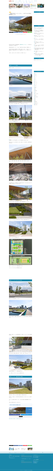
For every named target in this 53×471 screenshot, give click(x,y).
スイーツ (36, 81)
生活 (35, 98)
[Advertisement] (20, 39)
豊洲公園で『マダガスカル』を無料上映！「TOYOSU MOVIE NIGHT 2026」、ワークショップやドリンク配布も (39, 54)
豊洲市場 (36, 101)
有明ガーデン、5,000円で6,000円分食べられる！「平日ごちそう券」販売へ (39, 28)
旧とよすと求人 (36, 93)
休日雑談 (36, 90)
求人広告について (36, 462)
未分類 (35, 95)
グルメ (35, 79)
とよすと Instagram (36, 457)
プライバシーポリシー (36, 461)
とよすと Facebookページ (37, 456)
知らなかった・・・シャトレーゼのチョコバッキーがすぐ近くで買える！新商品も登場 (39, 40)
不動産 (35, 87)
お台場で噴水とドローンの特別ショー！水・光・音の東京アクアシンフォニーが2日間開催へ (39, 43)
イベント (36, 76)
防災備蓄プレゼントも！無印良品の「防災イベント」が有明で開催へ (39, 33)
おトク (35, 73)
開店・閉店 (36, 104)
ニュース (36, 84)
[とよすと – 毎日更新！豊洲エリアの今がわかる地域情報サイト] (11, 1)
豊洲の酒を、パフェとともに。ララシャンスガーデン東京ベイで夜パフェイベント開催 (39, 36)
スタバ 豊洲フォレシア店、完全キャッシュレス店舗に (39, 51)
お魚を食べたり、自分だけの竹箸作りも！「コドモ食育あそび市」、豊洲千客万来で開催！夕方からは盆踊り (39, 31)
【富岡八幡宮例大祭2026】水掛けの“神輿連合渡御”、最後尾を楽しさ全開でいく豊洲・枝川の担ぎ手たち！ (39, 49)
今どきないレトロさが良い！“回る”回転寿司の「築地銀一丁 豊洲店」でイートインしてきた (39, 46)
